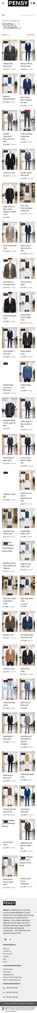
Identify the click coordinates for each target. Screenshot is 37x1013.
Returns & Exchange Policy (12, 977)
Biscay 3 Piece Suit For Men (26, 64)
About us (6, 948)
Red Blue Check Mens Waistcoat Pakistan (9, 565)
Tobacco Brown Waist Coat (9, 810)
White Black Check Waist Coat (8, 882)
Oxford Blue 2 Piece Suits (8, 459)
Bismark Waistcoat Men (9, 97)
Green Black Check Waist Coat (26, 317)
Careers (6, 956)
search (27, 27)
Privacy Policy (8, 969)
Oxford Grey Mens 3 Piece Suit (26, 460)
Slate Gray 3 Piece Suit (25, 703)
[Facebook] (5, 939)
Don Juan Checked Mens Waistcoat (27, 208)
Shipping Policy (8, 975)
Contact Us (7, 951)
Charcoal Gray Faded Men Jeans (26, 136)
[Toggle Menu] (3, 3)
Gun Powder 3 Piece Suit (8, 352)
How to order (7, 954)
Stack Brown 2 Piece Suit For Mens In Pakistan (26, 740)
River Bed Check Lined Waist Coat (9, 601)
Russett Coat (8, 635)
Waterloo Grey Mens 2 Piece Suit (27, 845)
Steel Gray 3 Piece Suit (8, 776)
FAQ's (5, 962)
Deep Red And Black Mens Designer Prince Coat (9, 210)
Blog (4, 959)
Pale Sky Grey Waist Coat (8, 532)
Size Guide (6, 972)
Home (21, 15)
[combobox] (9, 23)
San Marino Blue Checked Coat (27, 636)
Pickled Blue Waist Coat (25, 532)
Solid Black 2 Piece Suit (8, 737)
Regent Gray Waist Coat (26, 565)
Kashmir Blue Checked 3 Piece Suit (8, 387)
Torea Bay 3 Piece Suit (25, 810)
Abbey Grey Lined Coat (8, 64)
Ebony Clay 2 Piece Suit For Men (26, 248)
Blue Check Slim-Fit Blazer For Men (26, 100)
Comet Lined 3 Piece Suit (26, 174)
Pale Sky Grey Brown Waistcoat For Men (26, 497)
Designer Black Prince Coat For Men (9, 423)
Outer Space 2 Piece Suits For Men (26, 424)
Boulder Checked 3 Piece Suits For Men (9, 138)
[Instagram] (10, 939)
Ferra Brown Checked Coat (9, 283)
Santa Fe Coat (9, 669)
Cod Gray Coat (9, 173)
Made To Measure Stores (12, 980)
